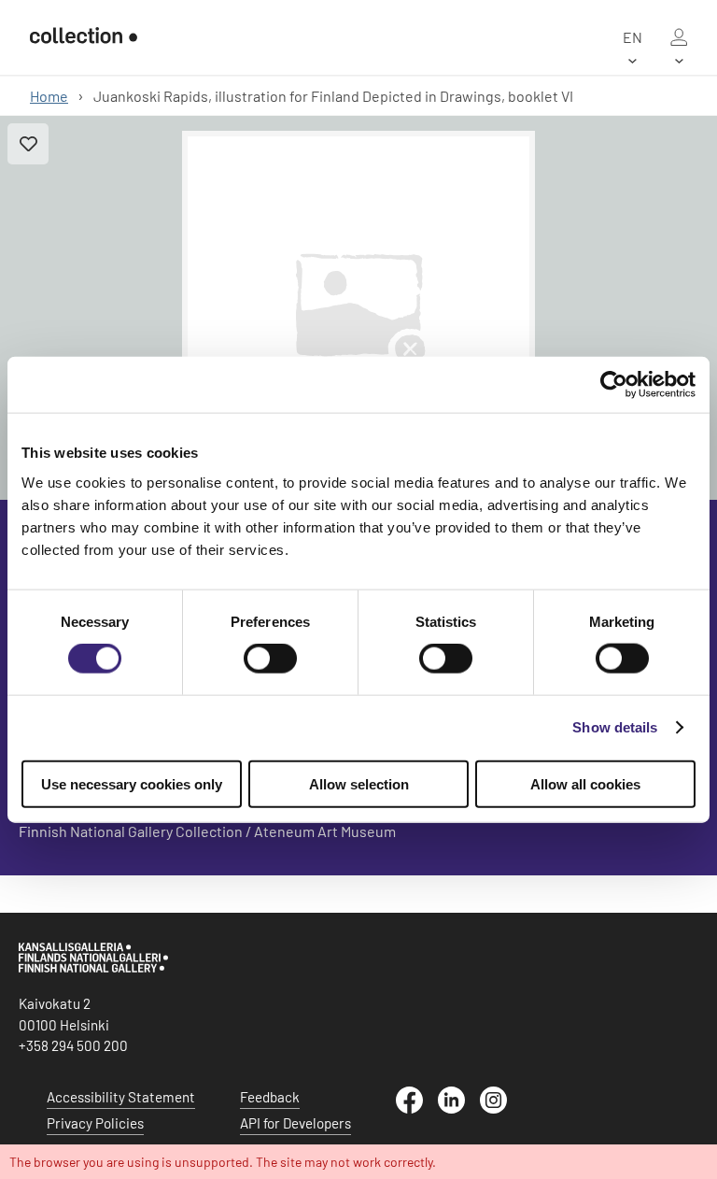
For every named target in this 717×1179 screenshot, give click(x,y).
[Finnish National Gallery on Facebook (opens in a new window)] (417, 1108)
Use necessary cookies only (131, 783)
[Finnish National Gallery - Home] (83, 37)
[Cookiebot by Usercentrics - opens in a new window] (614, 385)
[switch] (270, 659)
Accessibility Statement (121, 1096)
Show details (614, 727)
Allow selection (359, 783)
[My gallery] (678, 37)
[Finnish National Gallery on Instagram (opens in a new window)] (501, 1108)
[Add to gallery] (28, 143)
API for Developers (295, 1123)
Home (49, 96)
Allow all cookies (585, 783)
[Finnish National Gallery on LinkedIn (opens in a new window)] (459, 1108)
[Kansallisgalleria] (93, 968)
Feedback (270, 1096)
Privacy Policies (95, 1123)
